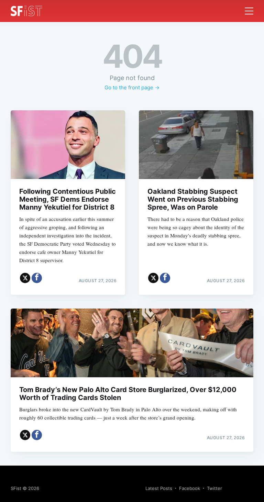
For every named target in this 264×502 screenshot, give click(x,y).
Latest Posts (158, 488)
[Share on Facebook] (37, 278)
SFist (16, 488)
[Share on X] (25, 278)
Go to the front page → (132, 87)
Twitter (214, 488)
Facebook (189, 488)
